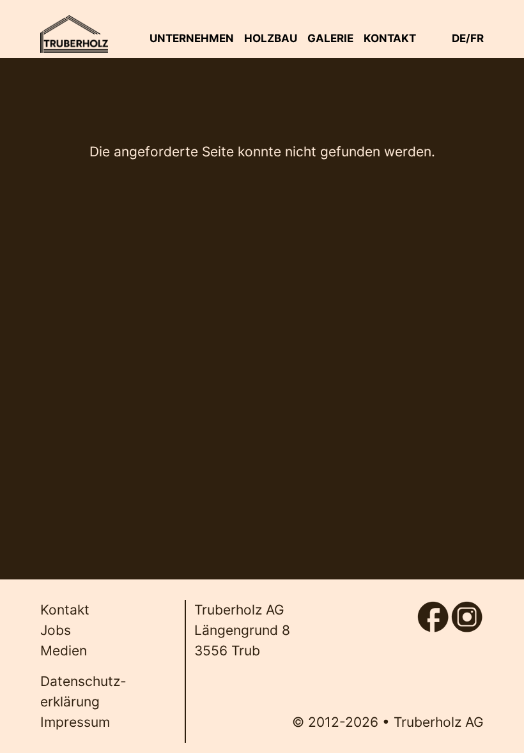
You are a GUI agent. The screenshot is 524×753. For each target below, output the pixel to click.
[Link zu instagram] (467, 610)
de (459, 38)
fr (477, 38)
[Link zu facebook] (433, 610)
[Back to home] (74, 34)
